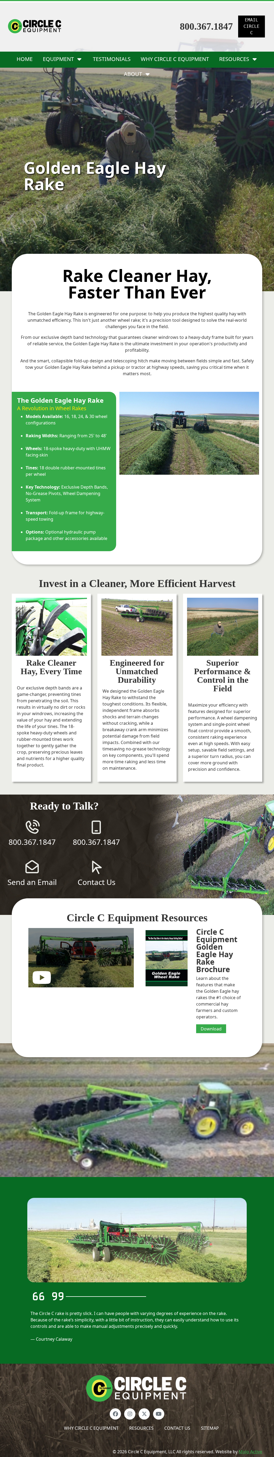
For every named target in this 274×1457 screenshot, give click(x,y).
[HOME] (137, 1388)
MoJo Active (250, 1452)
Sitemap (210, 1428)
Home (25, 59)
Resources (141, 1428)
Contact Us (177, 1428)
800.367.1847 (206, 26)
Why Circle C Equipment (175, 59)
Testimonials (112, 59)
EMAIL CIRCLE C (251, 26)
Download (211, 1029)
